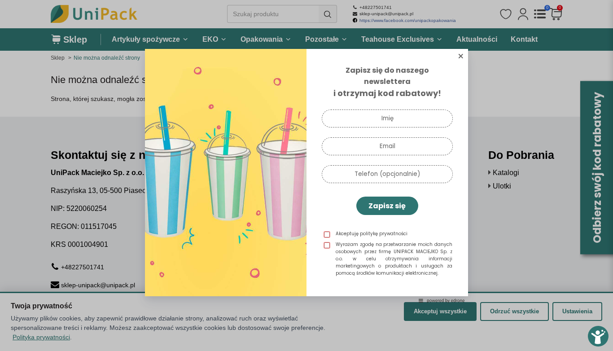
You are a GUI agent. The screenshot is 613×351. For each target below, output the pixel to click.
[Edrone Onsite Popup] (306, 175)
